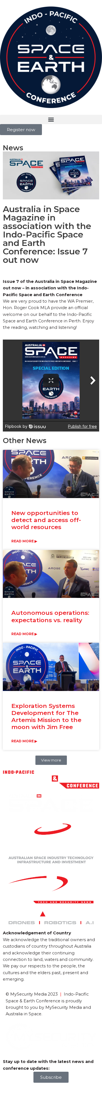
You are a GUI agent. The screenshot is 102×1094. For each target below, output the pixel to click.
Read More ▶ (24, 541)
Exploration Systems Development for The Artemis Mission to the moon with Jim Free (46, 716)
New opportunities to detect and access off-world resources (46, 520)
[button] (51, 119)
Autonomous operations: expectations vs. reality (50, 616)
